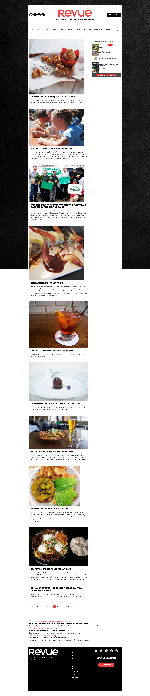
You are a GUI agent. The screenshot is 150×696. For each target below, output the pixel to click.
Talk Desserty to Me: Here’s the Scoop (48, 637)
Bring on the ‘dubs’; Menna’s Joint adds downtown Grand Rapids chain (57, 589)
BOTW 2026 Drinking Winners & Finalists (49, 630)
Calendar (75, 671)
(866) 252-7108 (34, 657)
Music (54, 29)
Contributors (76, 686)
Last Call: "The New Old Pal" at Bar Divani (52, 351)
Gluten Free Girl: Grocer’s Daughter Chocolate (56, 403)
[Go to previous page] (33, 606)
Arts (33, 29)
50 (65, 606)
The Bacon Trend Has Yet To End (47, 283)
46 (51, 606)
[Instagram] (39, 15)
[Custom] (43, 15)
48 (58, 606)
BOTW (78, 29)
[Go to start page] (31, 606)
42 (37, 606)
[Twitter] (35, 15)
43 (40, 606)
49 (61, 606)
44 (44, 606)
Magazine (87, 29)
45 (47, 606)
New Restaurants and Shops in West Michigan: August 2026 (58, 623)
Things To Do (65, 29)
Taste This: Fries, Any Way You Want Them (52, 451)
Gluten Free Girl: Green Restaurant (49, 509)
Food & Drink (43, 29)
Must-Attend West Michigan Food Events (52, 148)
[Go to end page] (74, 606)
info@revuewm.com (46, 657)
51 (68, 606)
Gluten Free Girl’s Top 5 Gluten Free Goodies (54, 97)
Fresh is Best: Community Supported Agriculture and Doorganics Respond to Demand (58, 206)
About (108, 29)
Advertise (98, 29)
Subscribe (114, 15)
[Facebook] (31, 15)
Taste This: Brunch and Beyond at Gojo (51, 569)
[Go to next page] (71, 606)
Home (74, 650)
